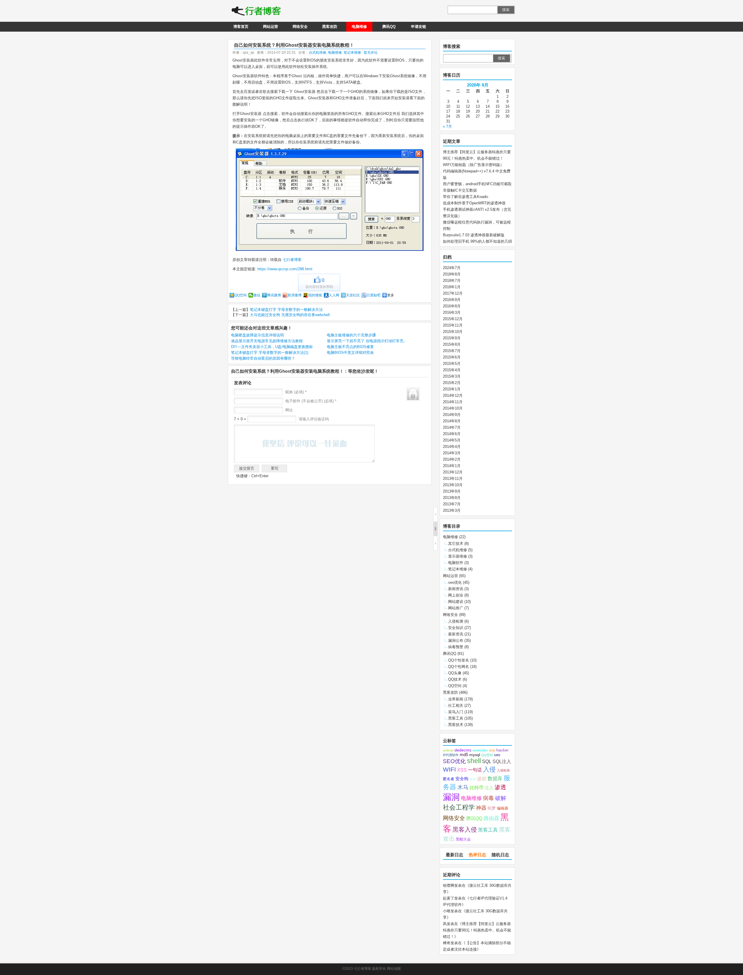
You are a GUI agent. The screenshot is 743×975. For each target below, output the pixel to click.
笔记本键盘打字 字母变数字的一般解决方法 (286, 309)
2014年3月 (452, 453)
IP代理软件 (451, 755)
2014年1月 (452, 466)
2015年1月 (452, 389)
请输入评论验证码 (313, 419)
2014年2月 (452, 459)
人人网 (334, 295)
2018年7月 (452, 280)
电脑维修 (359, 26)
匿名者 (448, 779)
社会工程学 (459, 807)
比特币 (477, 787)
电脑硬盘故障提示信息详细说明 (257, 335)
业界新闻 (455, 699)
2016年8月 (452, 306)
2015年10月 (453, 331)
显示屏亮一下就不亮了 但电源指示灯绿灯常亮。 (367, 341)
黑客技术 (455, 724)
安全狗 (461, 778)
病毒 (488, 798)
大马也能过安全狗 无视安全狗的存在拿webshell (290, 315)
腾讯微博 (274, 295)
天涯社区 (353, 295)
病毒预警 (455, 647)
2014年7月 (452, 427)
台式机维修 (317, 53)
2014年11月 (453, 402)
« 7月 (447, 126)
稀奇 (446, 943)
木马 (462, 787)
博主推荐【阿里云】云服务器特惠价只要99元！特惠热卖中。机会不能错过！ (477, 930)
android (448, 750)
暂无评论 (371, 53)
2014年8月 (452, 421)
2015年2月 (452, 383)
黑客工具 (455, 718)
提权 (481, 778)
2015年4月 (452, 370)
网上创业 (455, 595)
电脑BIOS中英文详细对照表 (350, 352)
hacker (502, 750)
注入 (489, 787)
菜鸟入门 (455, 712)
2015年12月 (453, 319)
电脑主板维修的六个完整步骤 (351, 335)
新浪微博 (295, 295)
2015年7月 (452, 351)
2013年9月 (452, 491)
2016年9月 (452, 300)
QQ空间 (241, 295)
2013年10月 (453, 485)
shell (474, 761)
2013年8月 (452, 497)
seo (497, 755)
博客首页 (240, 26)
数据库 (495, 778)
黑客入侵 (464, 829)
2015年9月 (452, 338)
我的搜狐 (315, 295)
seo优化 (455, 582)
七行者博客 (292, 259)
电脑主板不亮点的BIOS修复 (350, 347)
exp (492, 750)
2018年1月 (452, 287)
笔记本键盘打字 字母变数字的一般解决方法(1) (269, 352)
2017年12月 (453, 293)
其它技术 (455, 543)
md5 (464, 754)
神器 (481, 808)
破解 (500, 798)
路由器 (491, 818)
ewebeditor (480, 750)
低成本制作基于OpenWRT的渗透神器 (474, 203)
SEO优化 (454, 761)
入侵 (489, 769)
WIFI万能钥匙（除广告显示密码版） (473, 165)
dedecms (463, 750)
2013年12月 (453, 472)
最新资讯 (455, 634)
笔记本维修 (352, 53)
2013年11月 (453, 478)
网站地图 (394, 969)
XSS (462, 769)
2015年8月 (452, 344)
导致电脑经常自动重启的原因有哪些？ (263, 358)
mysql (474, 755)
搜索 (506, 10)
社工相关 (455, 705)
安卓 (473, 779)
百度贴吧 (373, 295)
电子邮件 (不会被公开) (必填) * (310, 401)
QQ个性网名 (458, 666)
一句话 (475, 769)
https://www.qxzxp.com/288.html (284, 269)
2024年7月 (452, 268)
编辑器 (502, 808)
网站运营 (270, 26)
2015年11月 (453, 325)
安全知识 (455, 628)
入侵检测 (455, 621)
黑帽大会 (463, 839)
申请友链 (418, 26)
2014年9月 (452, 414)
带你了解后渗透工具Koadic (465, 196)
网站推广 (455, 608)
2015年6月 (452, 357)
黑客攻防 (329, 26)
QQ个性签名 (458, 660)
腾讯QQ (389, 26)
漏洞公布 (455, 640)
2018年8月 (452, 274)
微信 (256, 295)
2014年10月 (453, 408)
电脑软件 (455, 563)
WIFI (449, 769)
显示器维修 (457, 556)
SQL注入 (502, 761)
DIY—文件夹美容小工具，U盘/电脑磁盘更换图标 (272, 347)
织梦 (492, 808)
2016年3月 (452, 312)
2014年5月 (452, 440)
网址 (289, 410)
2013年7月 (452, 504)
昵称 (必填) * (295, 392)
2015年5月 (452, 363)
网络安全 (300, 26)
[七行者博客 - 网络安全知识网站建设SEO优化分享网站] (256, 11)
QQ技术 (454, 679)
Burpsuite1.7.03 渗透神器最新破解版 (473, 235)
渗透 (500, 787)
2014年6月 (452, 434)
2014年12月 (453, 395)
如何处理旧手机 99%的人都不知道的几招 (477, 241)
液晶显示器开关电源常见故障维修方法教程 (267, 341)
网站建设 (455, 601)
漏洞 (451, 797)
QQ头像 (454, 673)
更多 (390, 295)
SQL (486, 761)
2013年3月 (452, 510)
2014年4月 (452, 446)
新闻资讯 (455, 589)
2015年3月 (452, 376)
